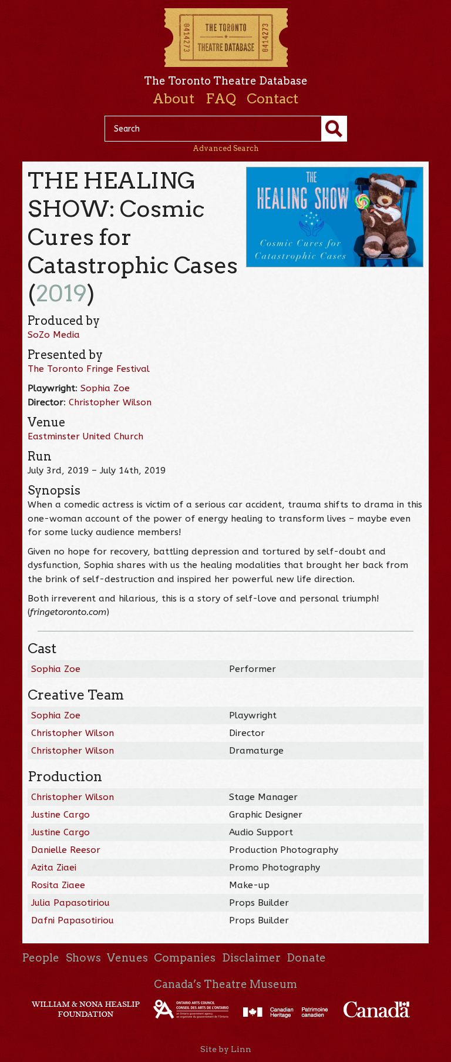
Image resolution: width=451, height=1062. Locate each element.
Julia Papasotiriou (70, 903)
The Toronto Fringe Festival (89, 369)
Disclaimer (251, 957)
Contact (272, 98)
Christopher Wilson (110, 402)
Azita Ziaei (53, 867)
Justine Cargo (60, 814)
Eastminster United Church (85, 436)
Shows (83, 957)
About (173, 98)
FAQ (221, 98)
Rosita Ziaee (58, 885)
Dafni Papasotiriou (72, 920)
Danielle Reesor (65, 850)
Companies (185, 957)
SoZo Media (54, 335)
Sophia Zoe (105, 388)
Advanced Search (226, 148)
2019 (61, 293)
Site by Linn (225, 1049)
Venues (127, 957)
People (40, 957)
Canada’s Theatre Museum (225, 984)
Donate (306, 957)
